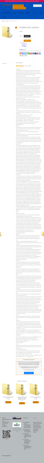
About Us (14, 12)
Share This (23, 55)
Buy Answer (27, 36)
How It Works (21, 5)
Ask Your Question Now (17, 8)
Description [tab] (4, 63)
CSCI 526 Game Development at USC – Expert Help (27, 430)
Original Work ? (27, 40)
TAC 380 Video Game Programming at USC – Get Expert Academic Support (27, 425)
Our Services (15, 5)
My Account (4, 16)
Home (4, 20)
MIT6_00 (7, 20)
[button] (16, 27)
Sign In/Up (23, 8)
